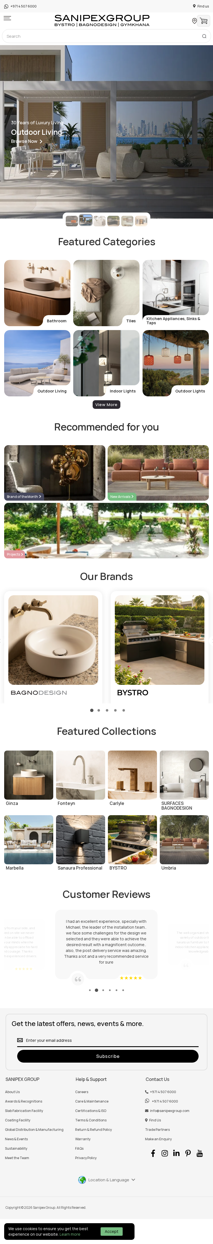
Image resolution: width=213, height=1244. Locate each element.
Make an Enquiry (158, 1139)
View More (106, 404)
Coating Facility (17, 1120)
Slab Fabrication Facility (24, 1111)
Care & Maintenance (91, 1101)
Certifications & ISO (90, 1111)
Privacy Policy (86, 1158)
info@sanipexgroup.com (169, 1111)
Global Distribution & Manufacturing (34, 1130)
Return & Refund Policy (93, 1130)
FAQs (79, 1149)
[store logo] (102, 21)
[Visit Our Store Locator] (194, 21)
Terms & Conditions (90, 1120)
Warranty (82, 1139)
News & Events (16, 1139)
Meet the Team (17, 1158)
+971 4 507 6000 (163, 1092)
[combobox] (106, 36)
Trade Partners (157, 1130)
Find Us (155, 1120)
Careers (81, 1092)
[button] (7, 18)
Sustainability (16, 1149)
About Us (12, 1092)
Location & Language (108, 1180)
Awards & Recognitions (23, 1101)
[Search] (204, 35)
